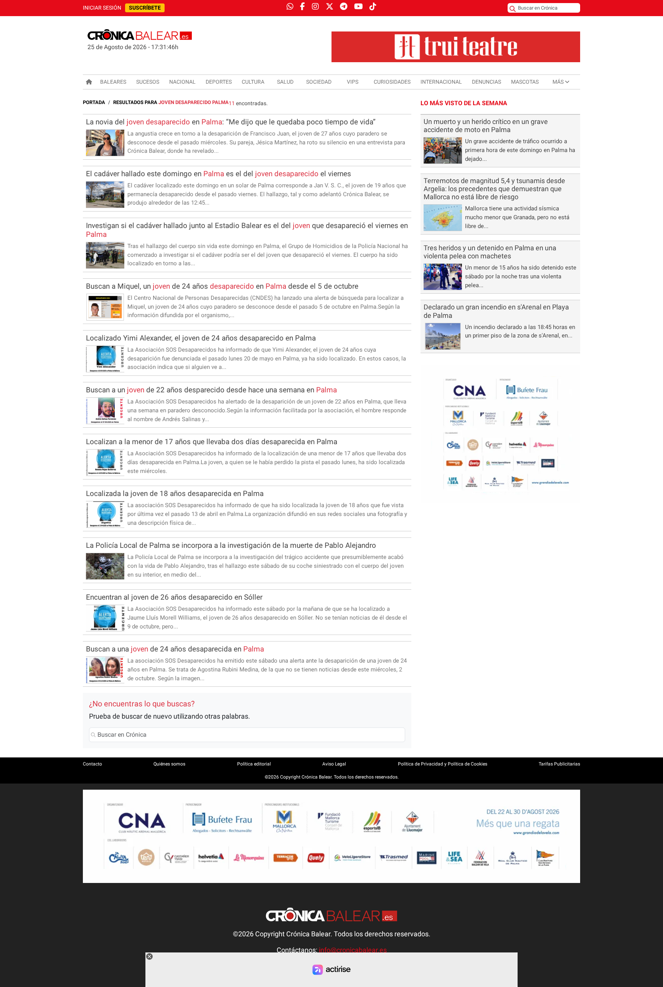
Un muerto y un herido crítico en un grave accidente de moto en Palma (486, 126)
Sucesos (147, 82)
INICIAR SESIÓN (102, 8)
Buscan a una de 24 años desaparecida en (175, 649)
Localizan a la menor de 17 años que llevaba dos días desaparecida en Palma (211, 441)
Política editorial (254, 764)
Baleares (113, 82)
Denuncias (486, 82)
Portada (94, 102)
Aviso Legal (334, 764)
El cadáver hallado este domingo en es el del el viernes (218, 173)
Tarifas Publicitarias (559, 764)
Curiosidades (392, 82)
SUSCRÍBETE (145, 8)
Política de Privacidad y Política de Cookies (442, 764)
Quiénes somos (169, 764)
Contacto (92, 764)
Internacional (441, 82)
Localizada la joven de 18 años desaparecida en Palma (175, 493)
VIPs (352, 82)
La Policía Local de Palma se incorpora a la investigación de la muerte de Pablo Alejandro (231, 545)
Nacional (182, 82)
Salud (285, 82)
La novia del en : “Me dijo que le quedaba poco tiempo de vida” (231, 121)
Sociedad (319, 82)
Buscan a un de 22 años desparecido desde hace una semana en (211, 389)
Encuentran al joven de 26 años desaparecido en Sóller (174, 597)
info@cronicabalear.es (353, 950)
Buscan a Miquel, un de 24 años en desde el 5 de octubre (222, 286)
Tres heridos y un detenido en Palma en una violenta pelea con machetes (490, 252)
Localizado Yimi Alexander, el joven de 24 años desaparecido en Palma (201, 338)
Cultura (253, 82)
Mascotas (525, 82)
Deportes (219, 82)
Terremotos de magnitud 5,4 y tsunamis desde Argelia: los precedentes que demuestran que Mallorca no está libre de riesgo (494, 189)
